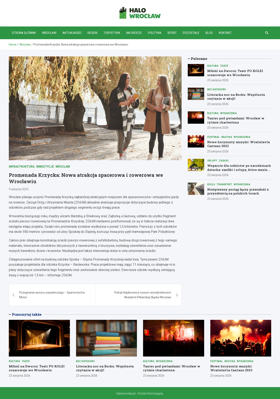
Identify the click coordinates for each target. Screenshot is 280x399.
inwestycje (45, 166)
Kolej (211, 184)
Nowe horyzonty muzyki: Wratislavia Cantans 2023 (238, 144)
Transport (224, 184)
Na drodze (134, 32)
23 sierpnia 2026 (218, 80)
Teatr (224, 65)
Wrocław (49, 32)
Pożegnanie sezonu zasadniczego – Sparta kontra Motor (52, 295)
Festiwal (213, 137)
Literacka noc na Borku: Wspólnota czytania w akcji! (236, 97)
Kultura (213, 65)
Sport (172, 32)
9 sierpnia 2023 (18, 189)
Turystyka (112, 32)
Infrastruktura (21, 166)
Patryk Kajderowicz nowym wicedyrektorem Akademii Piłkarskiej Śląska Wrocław (142, 295)
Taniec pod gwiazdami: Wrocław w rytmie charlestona (235, 120)
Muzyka (226, 137)
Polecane (199, 58)
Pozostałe (191, 32)
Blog (209, 32)
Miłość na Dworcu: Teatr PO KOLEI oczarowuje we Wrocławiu (235, 73)
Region (92, 32)
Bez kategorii (216, 89)
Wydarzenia (228, 113)
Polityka (154, 32)
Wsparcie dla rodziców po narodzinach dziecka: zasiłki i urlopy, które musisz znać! (239, 169)
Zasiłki (224, 160)
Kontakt (225, 32)
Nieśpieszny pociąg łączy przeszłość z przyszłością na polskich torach (238, 191)
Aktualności (72, 32)
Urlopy (212, 160)
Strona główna (24, 32)
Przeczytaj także (27, 314)
